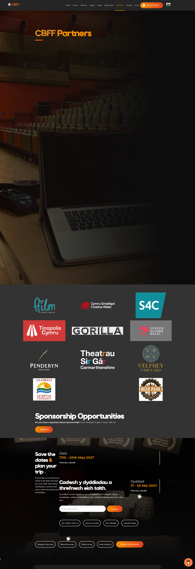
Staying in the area (45, 544)
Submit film (109, 5)
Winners (84, 5)
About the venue (67, 544)
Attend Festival (153, 5)
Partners (119, 5)
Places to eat (86, 544)
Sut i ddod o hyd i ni (70, 523)
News (100, 5)
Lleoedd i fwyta (130, 523)
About (75, 5)
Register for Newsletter (129, 544)
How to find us (105, 544)
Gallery (92, 5)
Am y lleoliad (111, 523)
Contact (129, 5)
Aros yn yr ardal (92, 523)
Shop (137, 5)
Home (68, 5)
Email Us (44, 429)
